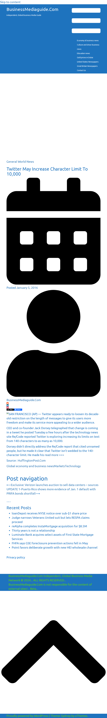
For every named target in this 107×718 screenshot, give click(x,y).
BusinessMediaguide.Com (32, 9)
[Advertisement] (53, 141)
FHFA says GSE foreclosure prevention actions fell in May (50, 543)
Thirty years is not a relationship (33, 530)
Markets (59, 466)
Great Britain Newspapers (87, 66)
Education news (83, 53)
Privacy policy (16, 557)
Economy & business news (88, 40)
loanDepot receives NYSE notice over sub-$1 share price (49, 513)
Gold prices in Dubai (85, 57)
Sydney (66, 715)
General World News (20, 161)
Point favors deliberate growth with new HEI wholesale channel (54, 547)
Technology (73, 466)
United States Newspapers (88, 62)
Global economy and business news (30, 466)
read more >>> (54, 455)
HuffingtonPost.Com (32, 460)
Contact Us (81, 70)
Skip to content (10, 2)
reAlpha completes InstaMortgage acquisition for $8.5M (49, 526)
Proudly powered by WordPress (27, 715)
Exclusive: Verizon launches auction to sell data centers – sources (54, 485)
